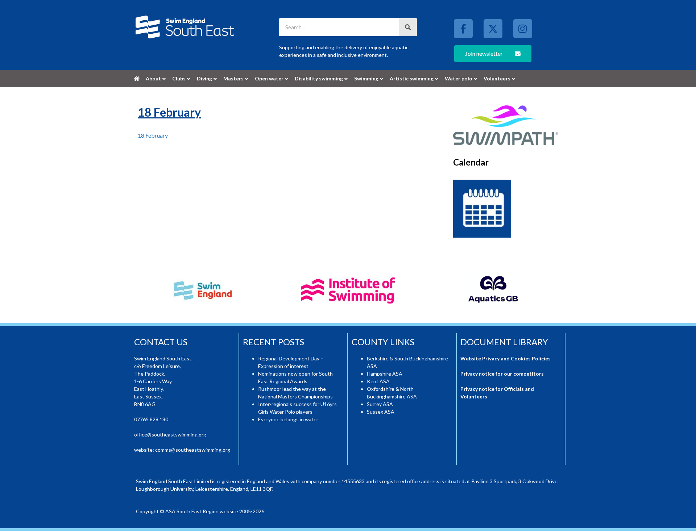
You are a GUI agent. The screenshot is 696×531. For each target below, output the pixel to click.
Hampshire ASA (384, 374)
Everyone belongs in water (288, 419)
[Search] (408, 27)
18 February (153, 135)
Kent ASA (378, 381)
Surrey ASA (380, 404)
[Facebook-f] (463, 28)
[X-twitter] (493, 28)
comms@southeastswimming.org (192, 450)
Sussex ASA (380, 412)
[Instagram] (522, 28)
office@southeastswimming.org (170, 434)
